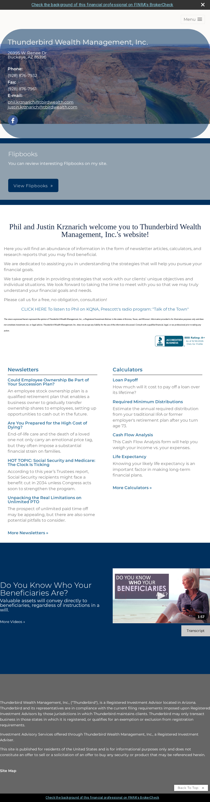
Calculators (127, 370)
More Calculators (132, 487)
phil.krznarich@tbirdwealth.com (41, 102)
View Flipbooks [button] (31, 185)
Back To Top (189, 788)
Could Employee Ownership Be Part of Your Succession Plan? (48, 382)
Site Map (8, 770)
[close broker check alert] (203, 5)
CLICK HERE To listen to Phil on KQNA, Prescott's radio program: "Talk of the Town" (105, 309)
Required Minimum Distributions (148, 401)
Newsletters (23, 370)
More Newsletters (28, 532)
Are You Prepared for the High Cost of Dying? (47, 425)
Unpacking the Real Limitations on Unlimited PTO (44, 499)
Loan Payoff (125, 380)
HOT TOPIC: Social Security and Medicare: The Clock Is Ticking (51, 462)
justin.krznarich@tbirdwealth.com (42, 107)
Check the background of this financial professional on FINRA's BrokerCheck (102, 4)
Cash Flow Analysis (133, 434)
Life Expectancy (129, 456)
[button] (193, 19)
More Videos (12, 621)
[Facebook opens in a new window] (13, 120)
